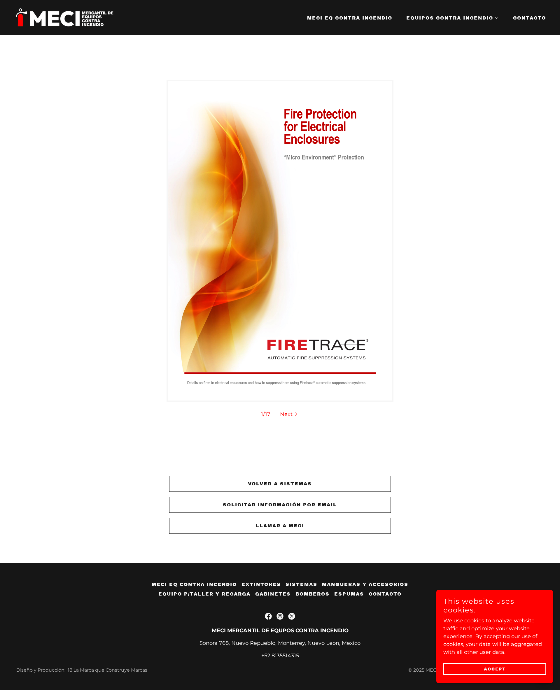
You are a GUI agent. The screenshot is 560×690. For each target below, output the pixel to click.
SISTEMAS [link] (301, 584)
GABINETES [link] (273, 593)
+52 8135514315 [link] (280, 655)
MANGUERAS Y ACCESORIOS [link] (365, 584)
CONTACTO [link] (529, 17)
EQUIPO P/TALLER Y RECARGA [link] (204, 593)
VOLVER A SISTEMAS (280, 483)
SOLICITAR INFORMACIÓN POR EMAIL (280, 504)
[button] (450, 18)
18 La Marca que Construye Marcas (108, 670)
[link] (64, 17)
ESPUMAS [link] (349, 593)
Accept (495, 669)
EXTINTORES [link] (261, 584)
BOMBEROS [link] (312, 593)
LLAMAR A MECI (280, 525)
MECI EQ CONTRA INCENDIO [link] (349, 17)
